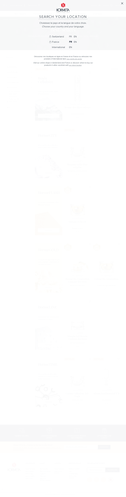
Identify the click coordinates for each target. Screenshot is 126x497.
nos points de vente (74, 59)
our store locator (75, 65)
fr (70, 36)
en (75, 36)
